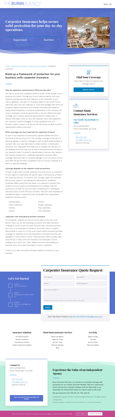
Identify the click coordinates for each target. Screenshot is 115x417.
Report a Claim (93, 336)
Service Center (93, 342)
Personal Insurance (22, 336)
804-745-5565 (81, 137)
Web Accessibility (93, 345)
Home (7, 66)
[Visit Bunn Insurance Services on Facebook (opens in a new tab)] (11, 390)
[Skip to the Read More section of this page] (47, 40)
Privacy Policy (58, 400)
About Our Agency (57, 336)
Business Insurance (19, 66)
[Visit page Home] (22, 4)
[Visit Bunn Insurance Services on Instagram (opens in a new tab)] (19, 390)
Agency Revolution (88, 397)
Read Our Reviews (57, 345)
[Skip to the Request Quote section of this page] (18, 40)
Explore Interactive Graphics (22, 345)
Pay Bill (92, 339)
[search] (100, 4)
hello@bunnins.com (83, 140)
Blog (57, 348)
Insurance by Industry (37, 66)
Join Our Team (57, 342)
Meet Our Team (57, 339)
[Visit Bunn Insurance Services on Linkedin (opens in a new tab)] (15, 390)
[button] (107, 4)
